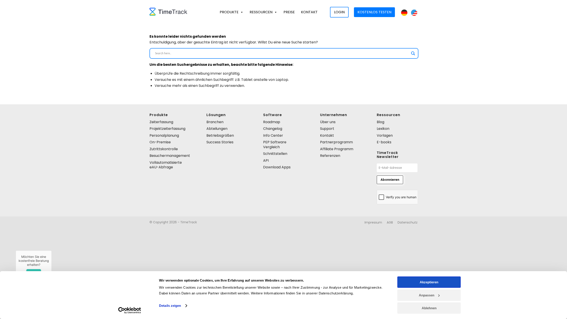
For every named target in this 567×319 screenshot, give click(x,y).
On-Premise (160, 142)
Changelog (272, 128)
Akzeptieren (429, 282)
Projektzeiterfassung (167, 128)
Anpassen (426, 295)
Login (339, 12)
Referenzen (330, 155)
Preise (289, 12)
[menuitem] (373, 222)
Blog (380, 121)
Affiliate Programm (336, 149)
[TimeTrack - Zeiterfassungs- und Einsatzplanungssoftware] (168, 12)
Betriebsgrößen (220, 135)
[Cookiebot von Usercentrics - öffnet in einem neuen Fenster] (129, 310)
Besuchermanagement (170, 155)
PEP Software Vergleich (274, 144)
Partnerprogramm (336, 142)
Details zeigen (170, 305)
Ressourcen (261, 12)
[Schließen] (52, 251)
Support (327, 128)
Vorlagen (385, 135)
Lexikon (383, 128)
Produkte (229, 12)
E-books (384, 142)
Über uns (328, 121)
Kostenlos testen (374, 12)
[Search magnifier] (413, 53)
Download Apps (277, 167)
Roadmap (271, 121)
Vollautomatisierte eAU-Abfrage (166, 165)
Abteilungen (216, 128)
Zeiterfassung (161, 121)
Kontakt (309, 12)
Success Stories (219, 142)
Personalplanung (164, 135)
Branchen (214, 121)
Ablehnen (429, 308)
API (266, 160)
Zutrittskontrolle (164, 149)
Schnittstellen (275, 153)
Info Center (273, 135)
